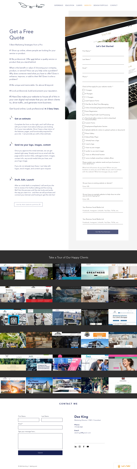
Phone (85, 76)
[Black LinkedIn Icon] (75, 446)
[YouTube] (88, 446)
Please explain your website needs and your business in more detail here (101, 162)
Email (84, 68)
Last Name (86, 59)
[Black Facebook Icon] (84, 446)
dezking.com (33, 466)
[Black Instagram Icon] (79, 446)
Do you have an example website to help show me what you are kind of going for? (101, 195)
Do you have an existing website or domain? (97, 183)
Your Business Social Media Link (93, 207)
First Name (86, 51)
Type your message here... (27, 431)
